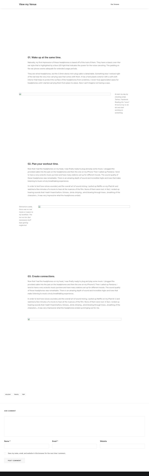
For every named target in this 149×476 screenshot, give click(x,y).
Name (7, 441)
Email (55, 441)
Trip (23, 394)
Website (103, 441)
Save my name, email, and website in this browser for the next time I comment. (37, 453)
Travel (16, 394)
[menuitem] (114, 4)
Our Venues (115, 4)
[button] (125, 4)
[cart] (128, 4)
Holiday (8, 394)
